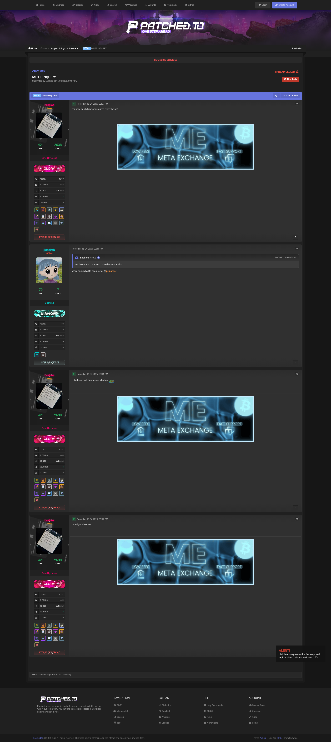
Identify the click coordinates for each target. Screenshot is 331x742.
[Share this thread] (276, 95)
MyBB (279, 738)
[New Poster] (49, 209)
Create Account (286, 5)
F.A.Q (209, 717)
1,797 (61, 179)
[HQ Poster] (49, 223)
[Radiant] (61, 223)
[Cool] (55, 216)
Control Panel (258, 705)
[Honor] (55, 209)
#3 (297, 374)
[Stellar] (36, 216)
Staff (119, 705)
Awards (152, 5)
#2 (297, 248)
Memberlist (122, 711)
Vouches (132, 5)
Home (41, 5)
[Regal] (55, 223)
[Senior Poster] (36, 223)
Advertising (212, 722)
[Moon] (49, 216)
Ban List (165, 711)
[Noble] (43, 209)
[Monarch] (36, 229)
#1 (297, 104)
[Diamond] (36, 354)
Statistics (166, 705)
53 (63, 324)
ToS (118, 722)
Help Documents (214, 705)
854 (62, 185)
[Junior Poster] (43, 216)
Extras (191, 5)
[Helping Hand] (43, 223)
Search (113, 5)
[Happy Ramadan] (61, 209)
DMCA (209, 711)
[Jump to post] (98, 257)
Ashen (263, 738)
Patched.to (297, 48)
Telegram (172, 5)
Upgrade (59, 5)
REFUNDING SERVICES (165, 60)
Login (264, 5)
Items (255, 722)
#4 (297, 519)
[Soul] (36, 209)
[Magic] (61, 216)
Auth (96, 5)
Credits (79, 5)
